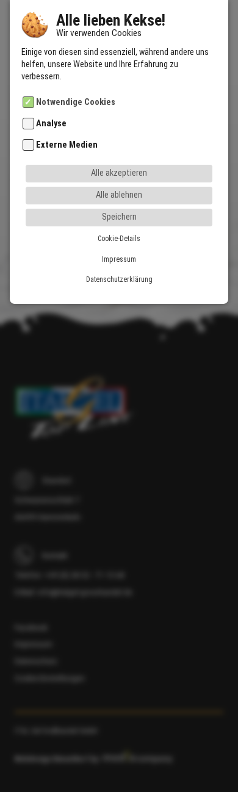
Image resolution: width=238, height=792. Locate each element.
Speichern (119, 217)
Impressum (119, 259)
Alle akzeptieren (119, 173)
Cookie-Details (119, 238)
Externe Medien (67, 145)
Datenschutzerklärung (119, 279)
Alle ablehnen (119, 195)
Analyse (51, 123)
